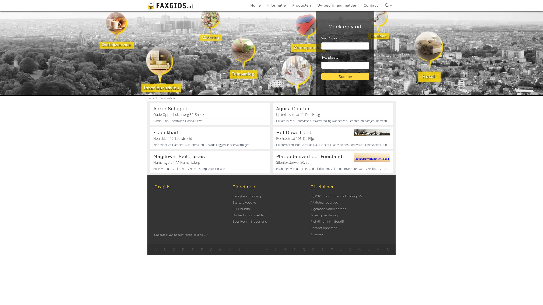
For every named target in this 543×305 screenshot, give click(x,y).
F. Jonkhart (166, 132)
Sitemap (317, 234)
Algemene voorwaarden (328, 209)
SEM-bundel (241, 209)
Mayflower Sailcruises (179, 156)
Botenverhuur (168, 98)
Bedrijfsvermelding (246, 196)
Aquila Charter (293, 108)
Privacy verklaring (324, 215)
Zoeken (345, 76)
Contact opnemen (324, 228)
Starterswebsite (244, 202)
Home (151, 98)
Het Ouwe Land (293, 132)
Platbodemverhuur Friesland (309, 156)
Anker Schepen (171, 108)
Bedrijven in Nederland (249, 221)
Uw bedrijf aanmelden (249, 215)
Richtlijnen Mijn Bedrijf (327, 221)
